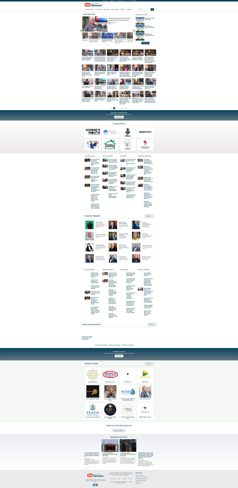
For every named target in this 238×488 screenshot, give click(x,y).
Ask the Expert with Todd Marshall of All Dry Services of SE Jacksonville (130, 303)
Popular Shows (89, 9)
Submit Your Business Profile (141, 476)
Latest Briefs (106, 9)
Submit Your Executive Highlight (142, 478)
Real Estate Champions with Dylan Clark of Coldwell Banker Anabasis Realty (150, 74)
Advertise (121, 0)
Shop (128, 0)
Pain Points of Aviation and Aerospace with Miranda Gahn (87, 338)
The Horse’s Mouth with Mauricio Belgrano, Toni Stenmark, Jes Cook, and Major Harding (95, 198)
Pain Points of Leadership (101, 345)
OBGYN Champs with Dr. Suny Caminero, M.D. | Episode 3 (147, 313)
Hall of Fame (98, 9)
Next (122, 108)
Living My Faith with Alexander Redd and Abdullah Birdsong (124, 87)
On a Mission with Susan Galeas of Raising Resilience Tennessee (113, 174)
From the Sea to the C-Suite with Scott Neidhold (95, 287)
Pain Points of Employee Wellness (149, 34)
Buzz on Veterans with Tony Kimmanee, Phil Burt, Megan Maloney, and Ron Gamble (95, 301)
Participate (112, 0)
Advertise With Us (139, 482)
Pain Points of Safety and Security (150, 19)
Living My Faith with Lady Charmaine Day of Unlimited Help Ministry (138, 87)
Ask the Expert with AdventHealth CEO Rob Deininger (130, 274)
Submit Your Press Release (141, 480)
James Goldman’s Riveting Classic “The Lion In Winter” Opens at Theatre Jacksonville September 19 (92, 454)
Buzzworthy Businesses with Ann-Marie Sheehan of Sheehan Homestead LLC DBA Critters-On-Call (100, 59)
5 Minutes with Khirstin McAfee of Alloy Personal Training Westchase (148, 179)
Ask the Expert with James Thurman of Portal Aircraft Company (130, 280)
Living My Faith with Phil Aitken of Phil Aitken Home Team (150, 87)
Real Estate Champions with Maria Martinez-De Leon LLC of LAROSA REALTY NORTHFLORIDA (125, 74)
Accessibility (124, 478)
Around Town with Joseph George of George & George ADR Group (87, 74)
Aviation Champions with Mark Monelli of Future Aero (148, 306)
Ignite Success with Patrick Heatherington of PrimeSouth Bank (113, 195)
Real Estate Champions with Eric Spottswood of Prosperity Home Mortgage (137, 74)
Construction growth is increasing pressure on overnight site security (109, 454)
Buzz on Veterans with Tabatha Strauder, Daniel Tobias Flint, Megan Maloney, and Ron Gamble (95, 310)
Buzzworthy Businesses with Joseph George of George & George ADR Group (148, 204)
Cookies (118, 478)
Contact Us (138, 483)
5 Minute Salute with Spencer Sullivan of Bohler (111, 74)
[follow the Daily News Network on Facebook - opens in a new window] (97, 485)
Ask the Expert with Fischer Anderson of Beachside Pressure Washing (130, 310)
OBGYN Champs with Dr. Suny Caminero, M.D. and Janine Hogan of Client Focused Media (138, 100)
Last (125, 108)
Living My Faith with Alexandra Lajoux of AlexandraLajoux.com (112, 87)
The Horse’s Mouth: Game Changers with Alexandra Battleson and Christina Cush (125, 59)
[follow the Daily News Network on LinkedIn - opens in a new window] (94, 485)
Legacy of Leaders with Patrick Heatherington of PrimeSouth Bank (113, 188)
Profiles (122, 9)
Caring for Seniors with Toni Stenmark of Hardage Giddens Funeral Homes (113, 167)
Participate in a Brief (139, 475)
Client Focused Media (121, 482)
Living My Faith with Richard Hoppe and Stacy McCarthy (112, 100)
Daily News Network (116, 481)
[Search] (152, 9)
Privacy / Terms (113, 478)
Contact (129, 9)
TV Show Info (105, 0)
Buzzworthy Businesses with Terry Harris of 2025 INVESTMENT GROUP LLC (148, 195)
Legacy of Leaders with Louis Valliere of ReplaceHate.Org (99, 87)
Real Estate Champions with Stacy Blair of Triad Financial (113, 315)
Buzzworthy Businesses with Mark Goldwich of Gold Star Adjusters (119, 19)
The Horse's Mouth (90, 156)
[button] (81, 30)
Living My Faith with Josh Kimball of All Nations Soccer (100, 100)
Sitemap (130, 478)
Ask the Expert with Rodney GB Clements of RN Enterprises (130, 287)
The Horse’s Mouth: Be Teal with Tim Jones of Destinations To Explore (137, 58)
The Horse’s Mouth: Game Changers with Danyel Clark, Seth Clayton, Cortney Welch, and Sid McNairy (150, 60)
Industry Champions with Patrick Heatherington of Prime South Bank (148, 300)
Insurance (111, 23)
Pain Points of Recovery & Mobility (149, 26)
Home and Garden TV (108, 269)
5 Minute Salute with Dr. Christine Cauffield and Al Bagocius (99, 74)
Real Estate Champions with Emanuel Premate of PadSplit (113, 308)
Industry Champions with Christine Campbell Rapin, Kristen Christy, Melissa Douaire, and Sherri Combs (125, 101)
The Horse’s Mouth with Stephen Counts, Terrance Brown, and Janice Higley (112, 59)
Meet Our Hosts (115, 9)
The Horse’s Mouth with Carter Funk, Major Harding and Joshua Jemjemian (95, 206)
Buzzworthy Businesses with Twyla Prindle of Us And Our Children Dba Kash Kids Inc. (148, 187)
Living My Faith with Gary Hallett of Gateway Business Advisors (87, 100)
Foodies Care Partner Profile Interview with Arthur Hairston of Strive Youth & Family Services (150, 100)
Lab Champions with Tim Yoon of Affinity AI (87, 86)
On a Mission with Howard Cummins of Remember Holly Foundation (113, 181)
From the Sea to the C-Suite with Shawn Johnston (95, 293)
